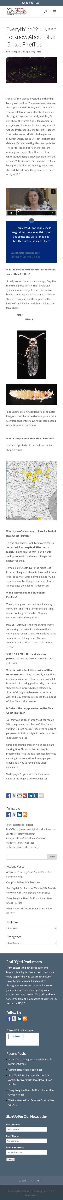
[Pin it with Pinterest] (25, 795)
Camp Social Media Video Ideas (23, 882)
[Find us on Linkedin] (19, 814)
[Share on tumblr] (35, 795)
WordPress (31, 1195)
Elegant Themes (31, 1191)
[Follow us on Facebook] (8, 814)
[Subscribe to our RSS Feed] (25, 814)
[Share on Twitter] (14, 795)
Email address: (15, 1147)
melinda (12, 51)
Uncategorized (34, 51)
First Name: (13, 1124)
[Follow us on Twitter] (14, 814)
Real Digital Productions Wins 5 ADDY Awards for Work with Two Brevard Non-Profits (30, 1080)
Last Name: (12, 1136)
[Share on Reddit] (19, 795)
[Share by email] (41, 795)
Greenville (35, 1180)
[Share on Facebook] (8, 795)
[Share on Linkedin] (30, 795)
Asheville (23, 1180)
